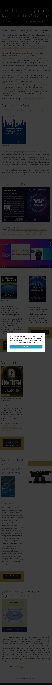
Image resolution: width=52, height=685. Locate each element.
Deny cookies (26, 349)
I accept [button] (26, 346)
